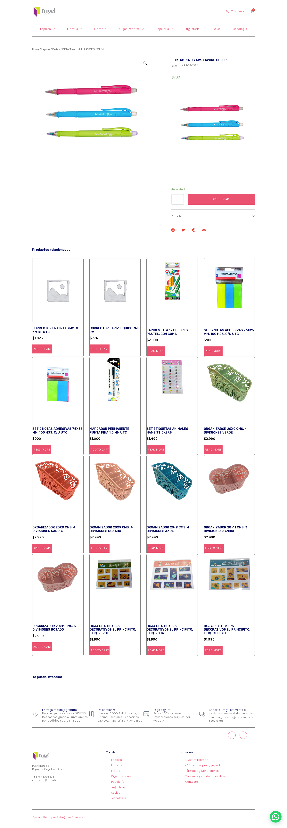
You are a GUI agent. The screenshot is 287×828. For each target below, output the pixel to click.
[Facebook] (243, 735)
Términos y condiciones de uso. (207, 776)
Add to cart (221, 199)
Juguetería (192, 29)
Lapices (45, 29)
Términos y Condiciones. (202, 771)
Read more (156, 351)
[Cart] (252, 11)
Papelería (162, 29)
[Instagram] (231, 735)
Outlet (215, 29)
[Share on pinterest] (194, 230)
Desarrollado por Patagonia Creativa (57, 817)
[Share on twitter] (183, 230)
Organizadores (129, 29)
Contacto (191, 781)
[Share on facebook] (173, 230)
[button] (213, 216)
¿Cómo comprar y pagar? (202, 765)
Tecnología (239, 29)
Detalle (176, 216)
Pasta (55, 49)
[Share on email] (204, 230)
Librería (72, 29)
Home (35, 49)
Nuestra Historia (196, 760)
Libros (98, 29)
